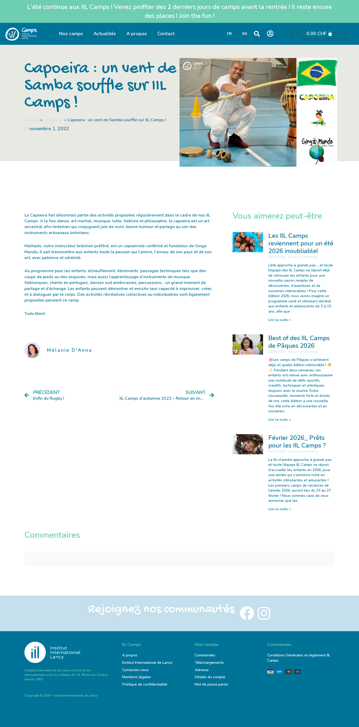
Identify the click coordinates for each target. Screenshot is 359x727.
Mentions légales (136, 677)
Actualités (105, 33)
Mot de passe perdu (211, 684)
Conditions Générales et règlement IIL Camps (298, 658)
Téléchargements (209, 662)
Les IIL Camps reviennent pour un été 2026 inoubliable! (300, 243)
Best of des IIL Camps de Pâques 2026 (299, 342)
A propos (136, 33)
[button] (257, 34)
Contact (166, 33)
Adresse (202, 669)
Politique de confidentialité (144, 684)
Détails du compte (210, 677)
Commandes (205, 655)
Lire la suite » (279, 319)
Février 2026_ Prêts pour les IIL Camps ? (297, 442)
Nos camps (71, 33)
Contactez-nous (135, 669)
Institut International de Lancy (147, 662)
